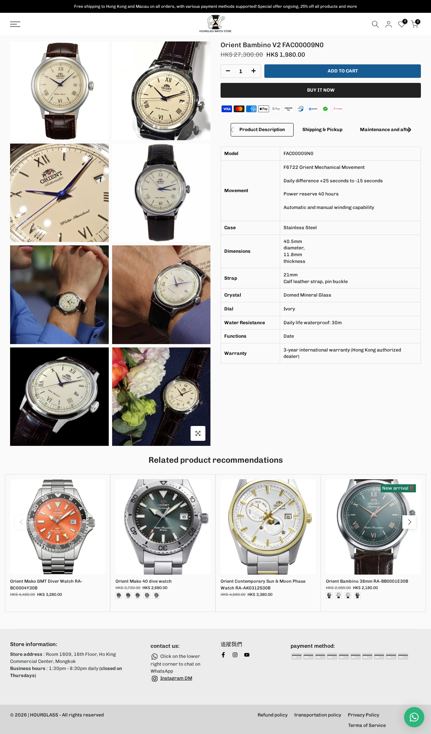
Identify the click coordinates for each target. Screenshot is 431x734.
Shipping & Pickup (322, 129)
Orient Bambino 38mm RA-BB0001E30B (367, 581)
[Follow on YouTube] (247, 655)
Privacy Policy (363, 715)
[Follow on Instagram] (235, 655)
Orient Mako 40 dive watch (143, 581)
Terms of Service (367, 725)
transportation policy (317, 715)
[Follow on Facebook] (223, 655)
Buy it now (321, 90)
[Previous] (232, 129)
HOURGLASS (44, 715)
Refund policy (273, 715)
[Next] (409, 129)
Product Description (262, 129)
